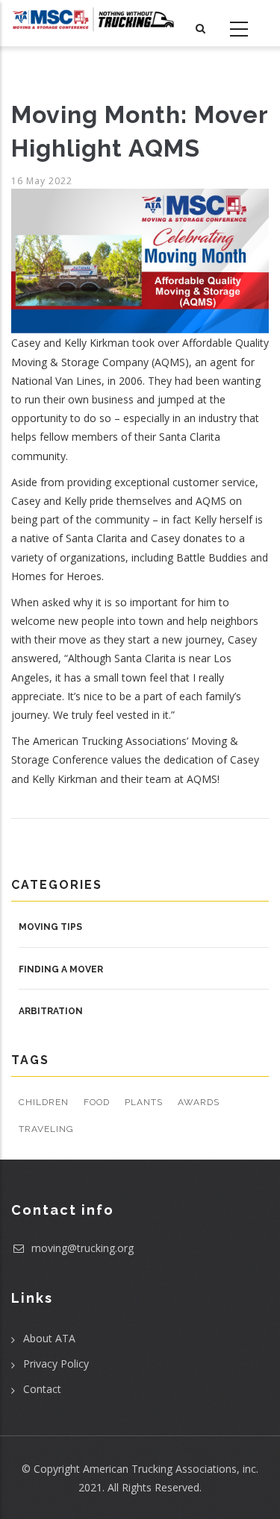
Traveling (46, 1129)
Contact (42, 1389)
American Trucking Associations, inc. (170, 1469)
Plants (144, 1102)
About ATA (49, 1338)
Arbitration (51, 1011)
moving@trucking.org (81, 1248)
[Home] (93, 19)
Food (97, 1102)
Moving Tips (50, 927)
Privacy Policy (56, 1363)
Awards (199, 1102)
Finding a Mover (61, 969)
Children (44, 1102)
